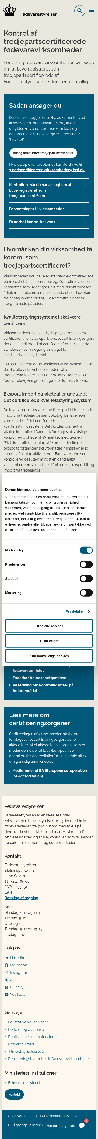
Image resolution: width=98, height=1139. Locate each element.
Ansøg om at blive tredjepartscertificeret (43, 153)
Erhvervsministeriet (24, 1083)
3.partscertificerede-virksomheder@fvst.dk (47, 170)
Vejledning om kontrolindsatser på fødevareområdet (43, 668)
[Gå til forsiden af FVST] (28, 11)
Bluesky (16, 987)
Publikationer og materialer (31, 1037)
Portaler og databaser (26, 1029)
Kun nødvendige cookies (49, 656)
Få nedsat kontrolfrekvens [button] (32, 222)
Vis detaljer (75, 611)
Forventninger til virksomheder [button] (36, 209)
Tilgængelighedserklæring (34, 1125)
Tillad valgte (49, 641)
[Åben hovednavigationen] (93, 10)
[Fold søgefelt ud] (79, 10)
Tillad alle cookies (49, 626)
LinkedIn (17, 958)
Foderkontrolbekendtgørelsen (39, 678)
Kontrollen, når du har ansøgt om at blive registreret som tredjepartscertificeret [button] (40, 190)
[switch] (86, 564)
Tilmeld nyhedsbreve (26, 1051)
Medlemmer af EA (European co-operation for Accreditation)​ (49, 773)
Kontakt (14, 1094)
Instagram (18, 972)
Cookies (18, 1116)
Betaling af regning (21, 898)
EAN (8, 892)
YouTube (17, 994)
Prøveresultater (21, 1044)
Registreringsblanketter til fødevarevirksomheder (49, 1059)
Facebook (18, 965)
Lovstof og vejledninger (28, 1022)
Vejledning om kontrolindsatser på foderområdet (43, 688)
